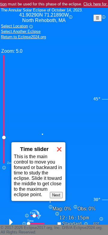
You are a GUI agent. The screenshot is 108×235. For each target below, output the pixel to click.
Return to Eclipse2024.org (23, 37)
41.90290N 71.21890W (44, 17)
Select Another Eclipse (20, 31)
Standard (72, 223)
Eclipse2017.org (38, 227)
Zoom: (8, 51)
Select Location (14, 26)
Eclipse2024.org (87, 227)
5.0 (19, 51)
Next (56, 195)
